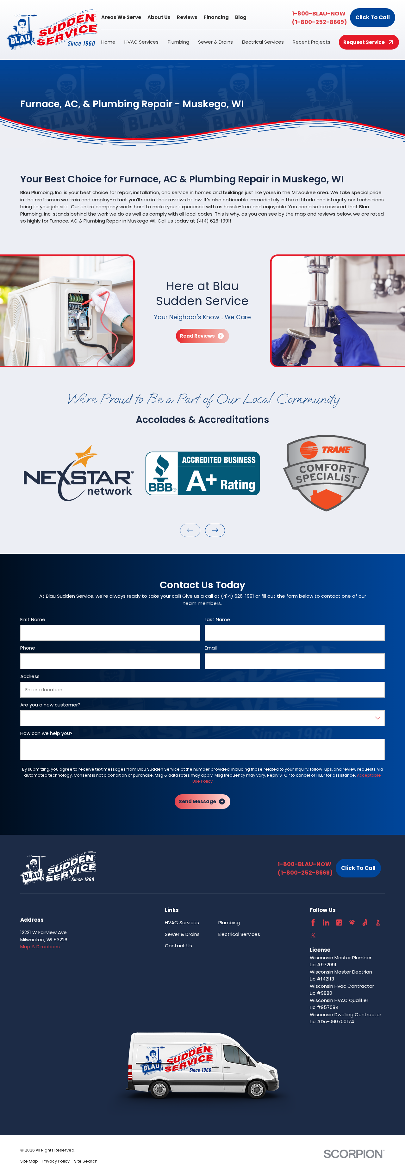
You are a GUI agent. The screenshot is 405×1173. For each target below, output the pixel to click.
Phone (27, 648)
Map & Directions (40, 946)
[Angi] (365, 922)
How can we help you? (46, 733)
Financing (216, 17)
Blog (240, 17)
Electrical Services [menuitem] (263, 42)
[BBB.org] (378, 922)
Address (30, 676)
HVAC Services (182, 922)
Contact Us (178, 945)
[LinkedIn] (326, 922)
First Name (32, 619)
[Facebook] (313, 922)
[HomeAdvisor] (352, 922)
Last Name (217, 619)
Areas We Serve (121, 17)
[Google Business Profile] (339, 922)
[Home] (52, 30)
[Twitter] (313, 935)
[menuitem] (29, 1161)
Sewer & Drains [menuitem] (215, 42)
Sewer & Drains (182, 934)
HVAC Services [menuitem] (141, 42)
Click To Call (372, 17)
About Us (159, 17)
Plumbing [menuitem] (178, 42)
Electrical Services (239, 934)
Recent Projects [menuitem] (311, 42)
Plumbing (229, 922)
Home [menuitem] (108, 42)
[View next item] (215, 530)
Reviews (187, 17)
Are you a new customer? (50, 705)
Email (211, 648)
